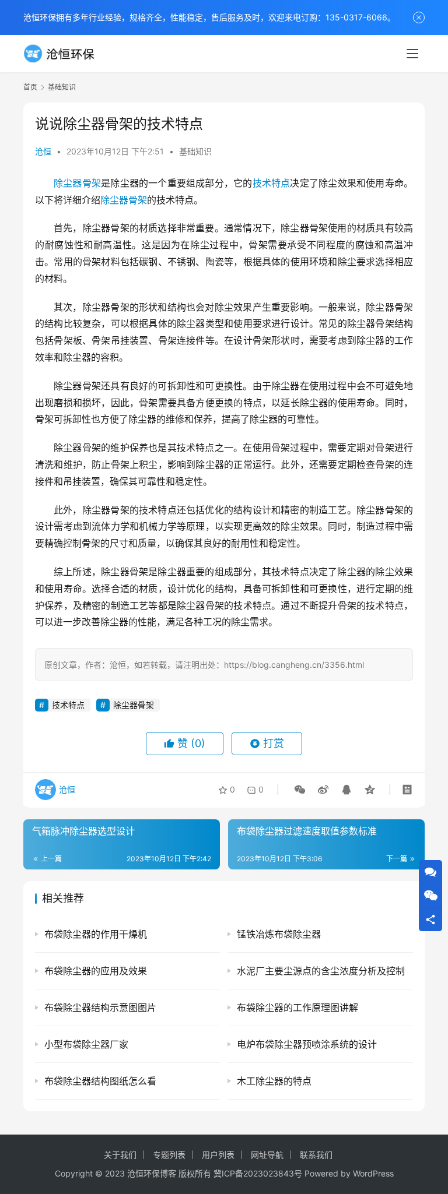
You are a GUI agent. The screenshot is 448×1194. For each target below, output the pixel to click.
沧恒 (43, 151)
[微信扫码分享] (299, 789)
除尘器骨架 (77, 183)
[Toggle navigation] (412, 53)
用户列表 (218, 1155)
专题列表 (169, 1155)
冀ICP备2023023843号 (258, 1173)
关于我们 (120, 1155)
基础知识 (195, 151)
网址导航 (267, 1155)
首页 (30, 87)
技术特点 (271, 183)
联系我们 (316, 1155)
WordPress (373, 1173)
